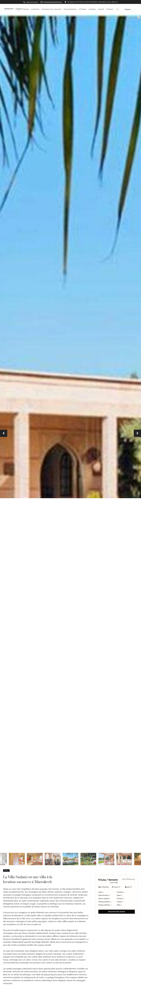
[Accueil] (13, 9)
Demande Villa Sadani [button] (116, 911)
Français (127, 9)
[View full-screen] (138, 17)
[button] (3, 433)
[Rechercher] (117, 9)
